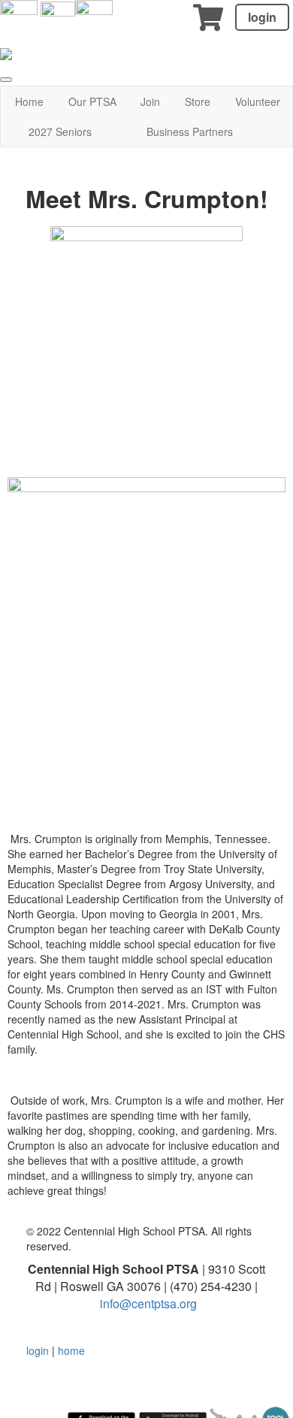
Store (197, 101)
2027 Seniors (60, 131)
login (262, 17)
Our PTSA (92, 101)
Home (29, 101)
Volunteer (257, 101)
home (71, 1350)
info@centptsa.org (148, 1303)
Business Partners (189, 131)
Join (150, 101)
